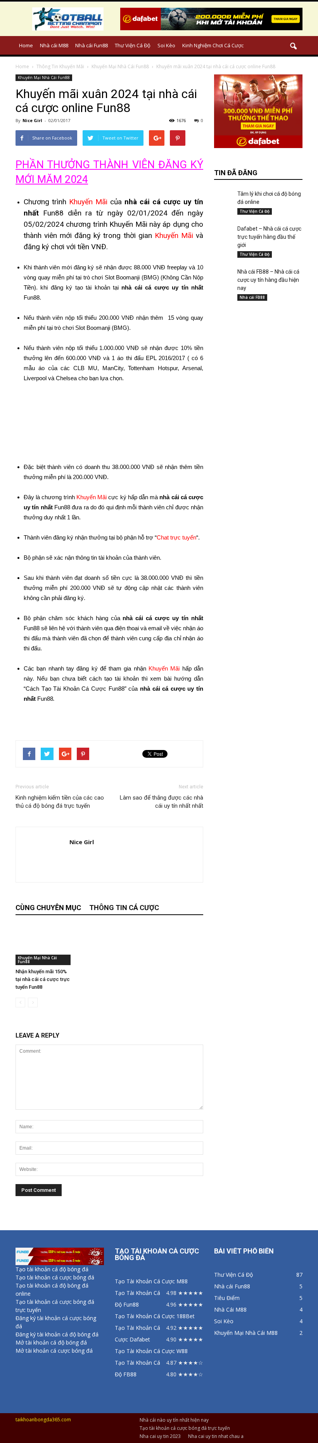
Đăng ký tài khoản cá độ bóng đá (57, 1334)
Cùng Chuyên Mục (48, 907)
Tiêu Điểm (227, 1298)
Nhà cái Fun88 (91, 45)
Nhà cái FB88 (252, 297)
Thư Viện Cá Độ (132, 45)
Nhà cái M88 (54, 45)
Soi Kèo (166, 45)
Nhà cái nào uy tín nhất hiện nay (174, 1420)
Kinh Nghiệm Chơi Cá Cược (213, 45)
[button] (293, 46)
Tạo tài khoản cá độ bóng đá (52, 1269)
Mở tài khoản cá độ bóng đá (51, 1342)
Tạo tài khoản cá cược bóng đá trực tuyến (185, 1428)
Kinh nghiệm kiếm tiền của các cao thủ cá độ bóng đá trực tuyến (60, 801)
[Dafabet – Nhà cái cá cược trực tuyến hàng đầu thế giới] (223, 230)
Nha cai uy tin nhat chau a (216, 1436)
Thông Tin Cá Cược (124, 907)
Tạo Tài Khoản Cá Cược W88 (151, 1351)
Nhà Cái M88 (230, 1309)
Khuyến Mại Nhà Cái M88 (246, 1332)
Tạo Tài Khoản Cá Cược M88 (151, 1281)
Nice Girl (32, 120)
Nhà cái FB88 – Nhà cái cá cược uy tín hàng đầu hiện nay (268, 280)
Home (26, 45)
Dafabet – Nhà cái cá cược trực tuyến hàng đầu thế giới (269, 237)
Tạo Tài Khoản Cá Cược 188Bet (155, 1316)
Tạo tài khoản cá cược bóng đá (55, 1277)
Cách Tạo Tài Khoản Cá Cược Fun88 (75, 688)
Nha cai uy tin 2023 (160, 1436)
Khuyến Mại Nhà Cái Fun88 (44, 77)
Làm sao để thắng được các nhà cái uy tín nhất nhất (161, 801)
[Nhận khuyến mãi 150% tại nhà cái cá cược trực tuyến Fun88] (44, 945)
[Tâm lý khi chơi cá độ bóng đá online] (223, 196)
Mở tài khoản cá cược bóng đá (54, 1350)
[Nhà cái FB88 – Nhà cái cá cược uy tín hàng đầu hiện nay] (223, 275)
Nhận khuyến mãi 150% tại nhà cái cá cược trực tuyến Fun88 (43, 979)
